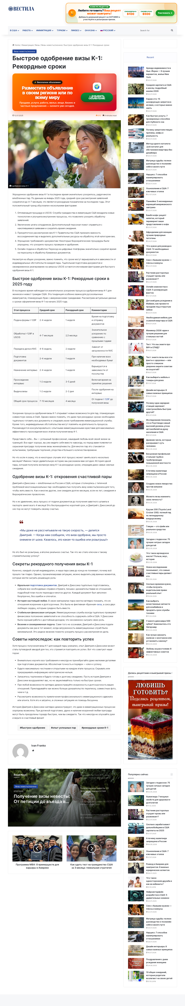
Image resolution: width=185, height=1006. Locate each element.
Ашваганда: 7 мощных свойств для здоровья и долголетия (158, 799)
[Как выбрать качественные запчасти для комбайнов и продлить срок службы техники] (136, 605)
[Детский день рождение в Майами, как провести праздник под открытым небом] (136, 304)
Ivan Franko (38, 745)
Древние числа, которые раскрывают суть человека (158, 443)
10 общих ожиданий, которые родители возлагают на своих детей (159, 975)
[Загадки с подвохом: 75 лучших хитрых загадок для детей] (136, 543)
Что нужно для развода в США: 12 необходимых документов (158, 249)
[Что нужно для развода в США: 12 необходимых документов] (136, 250)
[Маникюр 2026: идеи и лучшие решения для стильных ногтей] (136, 334)
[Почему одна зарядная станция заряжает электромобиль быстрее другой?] (136, 407)
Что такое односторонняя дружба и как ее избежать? (159, 881)
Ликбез (75, 30)
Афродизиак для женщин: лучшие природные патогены (159, 235)
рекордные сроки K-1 (95, 727)
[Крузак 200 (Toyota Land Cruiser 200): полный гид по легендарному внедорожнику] (136, 513)
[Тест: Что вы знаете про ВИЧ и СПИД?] (136, 348)
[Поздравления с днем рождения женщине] (136, 963)
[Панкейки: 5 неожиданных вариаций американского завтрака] (136, 205)
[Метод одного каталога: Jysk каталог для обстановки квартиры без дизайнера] (136, 147)
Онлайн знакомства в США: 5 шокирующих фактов (157, 289)
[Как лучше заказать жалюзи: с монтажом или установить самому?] (136, 638)
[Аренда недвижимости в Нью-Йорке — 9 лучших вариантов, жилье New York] (136, 72)
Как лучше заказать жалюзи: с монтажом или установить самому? (159, 638)
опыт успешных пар (64, 727)
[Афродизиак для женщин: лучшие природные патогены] (136, 236)
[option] (64, 798)
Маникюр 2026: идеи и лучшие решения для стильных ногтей (157, 333)
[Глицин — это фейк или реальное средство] (136, 530)
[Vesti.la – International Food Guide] (21, 8)
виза (99, 604)
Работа (27, 30)
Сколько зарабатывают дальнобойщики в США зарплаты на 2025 (158, 827)
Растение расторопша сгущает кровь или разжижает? (157, 276)
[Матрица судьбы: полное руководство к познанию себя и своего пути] (136, 164)
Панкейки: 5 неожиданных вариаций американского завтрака (159, 204)
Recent (150, 57)
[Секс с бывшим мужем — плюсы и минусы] (136, 263)
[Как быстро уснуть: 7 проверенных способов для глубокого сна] (136, 119)
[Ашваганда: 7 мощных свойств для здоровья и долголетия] (136, 800)
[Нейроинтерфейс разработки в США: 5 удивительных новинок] (136, 895)
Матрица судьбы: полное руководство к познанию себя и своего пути (158, 163)
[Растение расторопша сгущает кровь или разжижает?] (136, 276)
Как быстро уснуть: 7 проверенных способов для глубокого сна (158, 119)
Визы (37, 45)
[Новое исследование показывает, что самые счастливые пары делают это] (136, 571)
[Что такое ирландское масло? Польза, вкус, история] (136, 557)
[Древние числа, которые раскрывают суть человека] (136, 443)
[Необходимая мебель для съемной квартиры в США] (136, 321)
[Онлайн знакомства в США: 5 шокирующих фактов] (136, 290)
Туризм (61, 30)
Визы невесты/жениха (51, 45)
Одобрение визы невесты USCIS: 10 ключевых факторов (42, 799)
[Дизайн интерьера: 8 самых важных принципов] (136, 394)
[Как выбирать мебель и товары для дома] (136, 381)
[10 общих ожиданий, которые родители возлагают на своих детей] (136, 976)
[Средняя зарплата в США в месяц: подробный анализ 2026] (136, 89)
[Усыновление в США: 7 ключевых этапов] (136, 192)
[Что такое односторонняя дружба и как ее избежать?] (136, 882)
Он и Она (90, 30)
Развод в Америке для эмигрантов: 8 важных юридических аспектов (158, 867)
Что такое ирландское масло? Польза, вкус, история (157, 556)
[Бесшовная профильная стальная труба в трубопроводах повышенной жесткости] (136, 457)
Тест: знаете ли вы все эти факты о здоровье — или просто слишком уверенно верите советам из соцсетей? (159, 363)
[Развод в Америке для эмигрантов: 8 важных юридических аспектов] (136, 868)
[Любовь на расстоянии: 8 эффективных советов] (136, 652)
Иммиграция (43, 30)
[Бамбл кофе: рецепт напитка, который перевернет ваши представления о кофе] (136, 219)
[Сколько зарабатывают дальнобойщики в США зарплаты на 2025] (136, 828)
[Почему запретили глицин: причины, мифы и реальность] (136, 133)
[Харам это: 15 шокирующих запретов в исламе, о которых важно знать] (136, 102)
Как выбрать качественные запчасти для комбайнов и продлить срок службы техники (158, 607)
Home (17, 45)
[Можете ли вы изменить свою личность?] (136, 500)
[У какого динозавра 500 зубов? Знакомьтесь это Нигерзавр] (136, 625)
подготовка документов (43, 585)
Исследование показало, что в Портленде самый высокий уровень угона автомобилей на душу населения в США (158, 426)
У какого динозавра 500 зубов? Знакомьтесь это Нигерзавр (158, 624)
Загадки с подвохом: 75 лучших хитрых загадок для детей (158, 542)
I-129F (106, 399)
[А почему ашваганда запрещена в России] (136, 474)
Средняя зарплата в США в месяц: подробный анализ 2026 (158, 88)
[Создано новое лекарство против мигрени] (136, 487)
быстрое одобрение (33, 727)
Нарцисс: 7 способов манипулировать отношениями (156, 177)
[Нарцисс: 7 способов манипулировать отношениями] (136, 178)
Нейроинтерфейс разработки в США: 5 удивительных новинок (157, 895)
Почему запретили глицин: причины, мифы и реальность (159, 132)
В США (13, 30)
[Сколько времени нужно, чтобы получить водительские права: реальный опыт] (136, 588)
